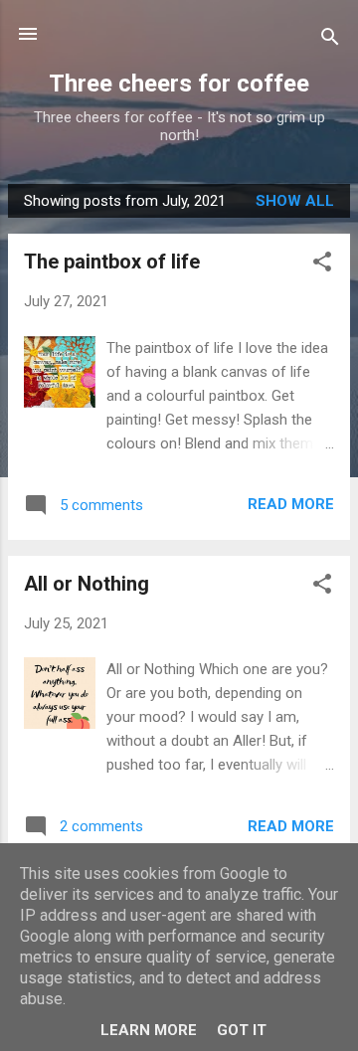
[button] (322, 265)
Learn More (148, 1030)
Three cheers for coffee (179, 83)
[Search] (330, 40)
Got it (242, 1030)
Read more (291, 504)
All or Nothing (86, 584)
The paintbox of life (112, 261)
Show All (295, 201)
